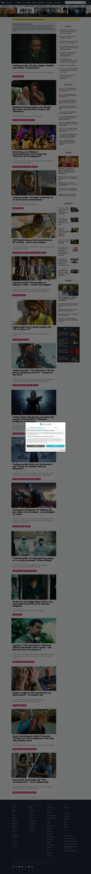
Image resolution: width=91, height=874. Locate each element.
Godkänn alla (55, 446)
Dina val (55, 427)
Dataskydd (62, 450)
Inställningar (35, 446)
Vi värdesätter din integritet (35, 427)
